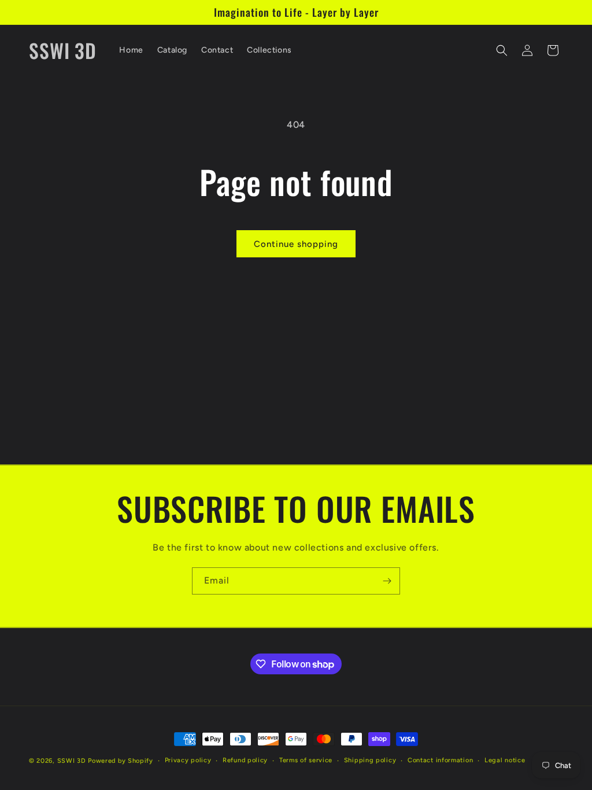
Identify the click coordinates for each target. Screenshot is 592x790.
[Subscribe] (386, 581)
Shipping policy (370, 760)
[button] (502, 50)
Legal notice (504, 760)
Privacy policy (188, 760)
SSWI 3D (71, 761)
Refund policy (245, 760)
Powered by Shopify (120, 761)
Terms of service (305, 760)
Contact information (440, 760)
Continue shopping (296, 244)
